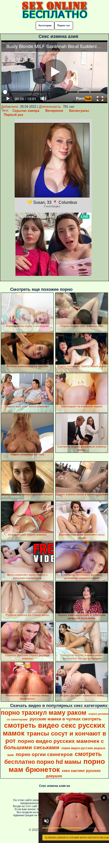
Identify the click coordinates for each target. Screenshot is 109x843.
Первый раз (13, 115)
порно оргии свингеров (44, 754)
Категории (45, 25)
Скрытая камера (25, 111)
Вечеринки (54, 111)
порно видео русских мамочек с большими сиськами (54, 744)
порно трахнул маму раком (43, 712)
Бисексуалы (79, 111)
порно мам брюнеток (57, 765)
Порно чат (63, 25)
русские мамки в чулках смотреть (65, 718)
